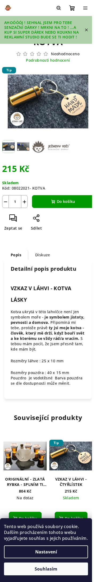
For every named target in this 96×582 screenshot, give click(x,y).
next (89, 454)
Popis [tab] (16, 254)
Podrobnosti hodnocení (48, 60)
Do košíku (66, 201)
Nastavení (46, 552)
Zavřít (52, 220)
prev (6, 454)
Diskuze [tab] (42, 254)
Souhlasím (46, 569)
